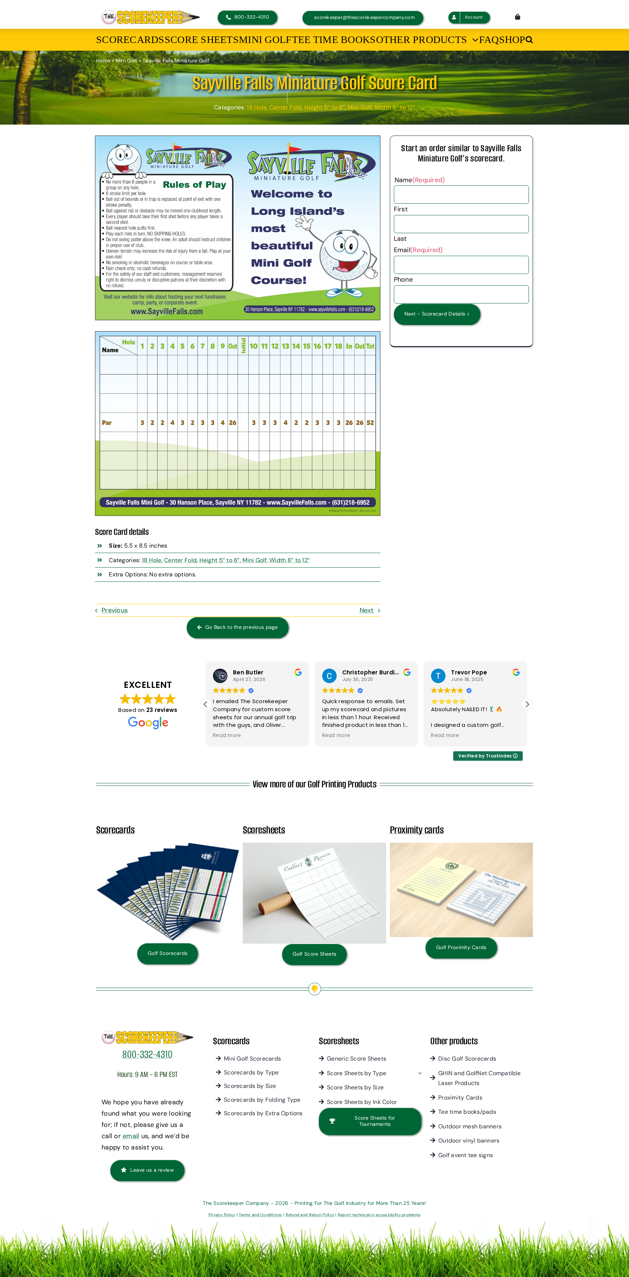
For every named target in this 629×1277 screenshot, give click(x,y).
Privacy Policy (222, 1214)
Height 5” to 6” (324, 107)
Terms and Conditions (260, 1214)
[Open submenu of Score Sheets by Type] (418, 1073)
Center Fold (285, 107)
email (131, 1136)
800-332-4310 (147, 1054)
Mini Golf (126, 60)
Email (418, 250)
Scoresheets (264, 830)
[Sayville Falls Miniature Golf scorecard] (237, 139)
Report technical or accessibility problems (379, 1214)
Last (400, 238)
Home (103, 60)
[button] (529, 39)
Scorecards (115, 830)
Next (367, 610)
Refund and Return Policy (310, 1214)
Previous (115, 610)
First (401, 209)
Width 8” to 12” (395, 107)
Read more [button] (239, 735)
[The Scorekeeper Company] (151, 13)
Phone (403, 279)
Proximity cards (417, 830)
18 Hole (256, 107)
